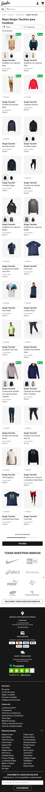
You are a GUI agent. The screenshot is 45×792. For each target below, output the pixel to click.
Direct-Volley (7, 742)
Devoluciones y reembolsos (12, 715)
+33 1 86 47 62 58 (22, 627)
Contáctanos (23, 620)
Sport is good (28, 750)
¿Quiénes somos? (9, 707)
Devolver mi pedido (9, 697)
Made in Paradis (8, 763)
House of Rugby (8, 758)
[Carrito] (43, 3)
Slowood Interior (29, 742)
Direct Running (7, 739)
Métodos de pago (8, 721)
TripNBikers (28, 760)
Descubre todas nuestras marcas (22, 601)
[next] (43, 577)
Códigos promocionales (11, 700)
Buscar (12, 9)
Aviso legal (6, 718)
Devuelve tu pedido (22, 661)
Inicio (4, 15)
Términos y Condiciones (11, 713)
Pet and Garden (29, 739)
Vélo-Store (27, 763)
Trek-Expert (27, 755)
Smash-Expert (28, 745)
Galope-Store (7, 750)
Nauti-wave (6, 766)
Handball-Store (8, 755)
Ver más (22, 543)
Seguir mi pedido (8, 694)
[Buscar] (8, 9)
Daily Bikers (6, 737)
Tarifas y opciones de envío (12, 723)
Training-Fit (27, 752)
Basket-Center (7, 734)
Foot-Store (6, 747)
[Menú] (2, 9)
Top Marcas (20, 15)
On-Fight (5, 768)
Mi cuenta (5, 689)
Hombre (11, 15)
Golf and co (6, 752)
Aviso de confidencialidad (12, 726)
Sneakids (27, 747)
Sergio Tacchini (8, 60)
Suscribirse (22, 788)
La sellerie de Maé (9, 760)
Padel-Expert (28, 734)
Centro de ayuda (8, 692)
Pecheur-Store (29, 737)
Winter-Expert (28, 766)
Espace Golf (6, 745)
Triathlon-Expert (29, 758)
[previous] (1, 577)
